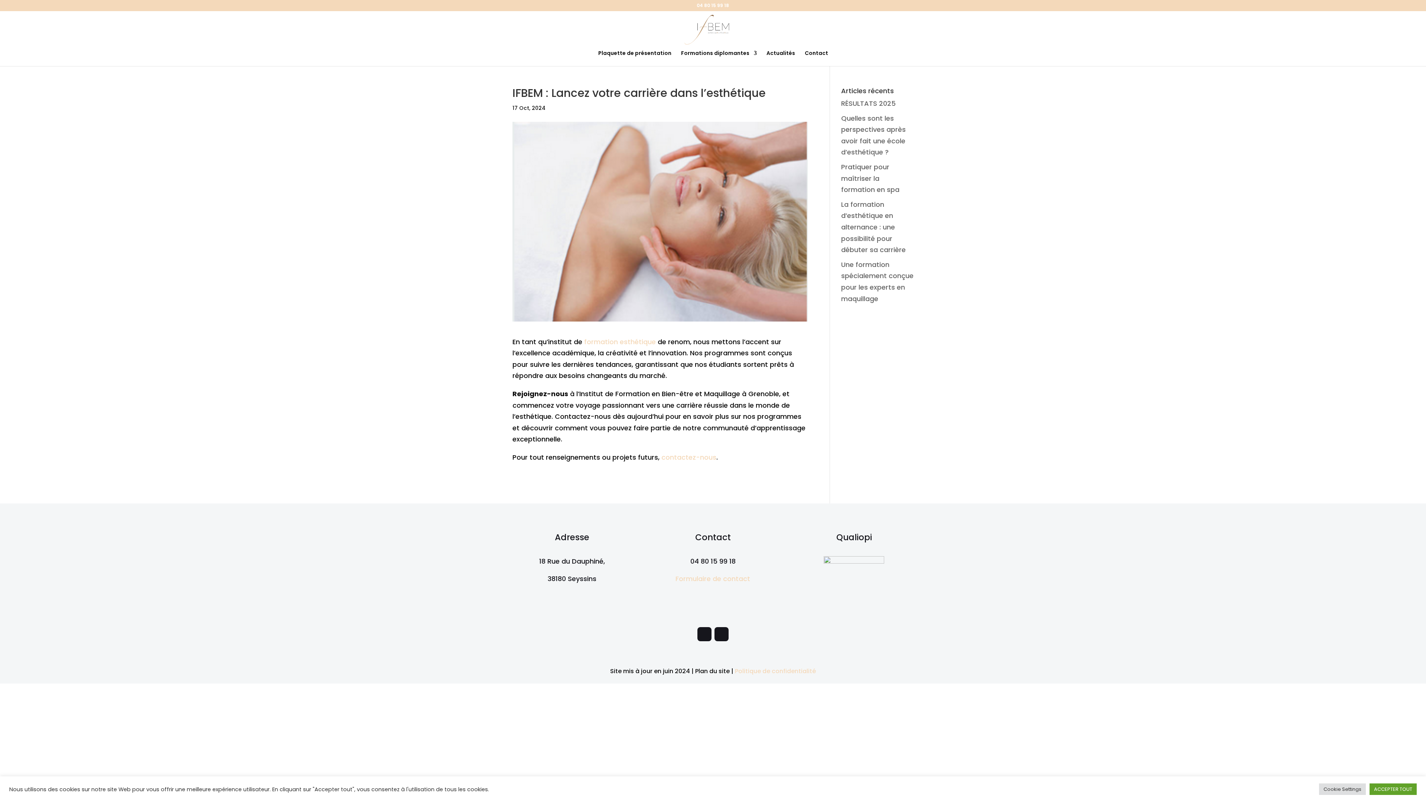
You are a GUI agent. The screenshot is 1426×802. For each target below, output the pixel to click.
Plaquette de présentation (634, 53)
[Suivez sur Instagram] (721, 634)
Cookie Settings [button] (1342, 789)
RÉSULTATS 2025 (868, 103)
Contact (816, 53)
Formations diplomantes (715, 53)
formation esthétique (620, 341)
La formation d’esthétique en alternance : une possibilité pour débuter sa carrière (873, 227)
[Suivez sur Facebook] (704, 634)
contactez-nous (688, 457)
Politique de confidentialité (775, 671)
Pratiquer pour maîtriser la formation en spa (870, 178)
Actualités (780, 53)
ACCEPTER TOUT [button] (1393, 789)
